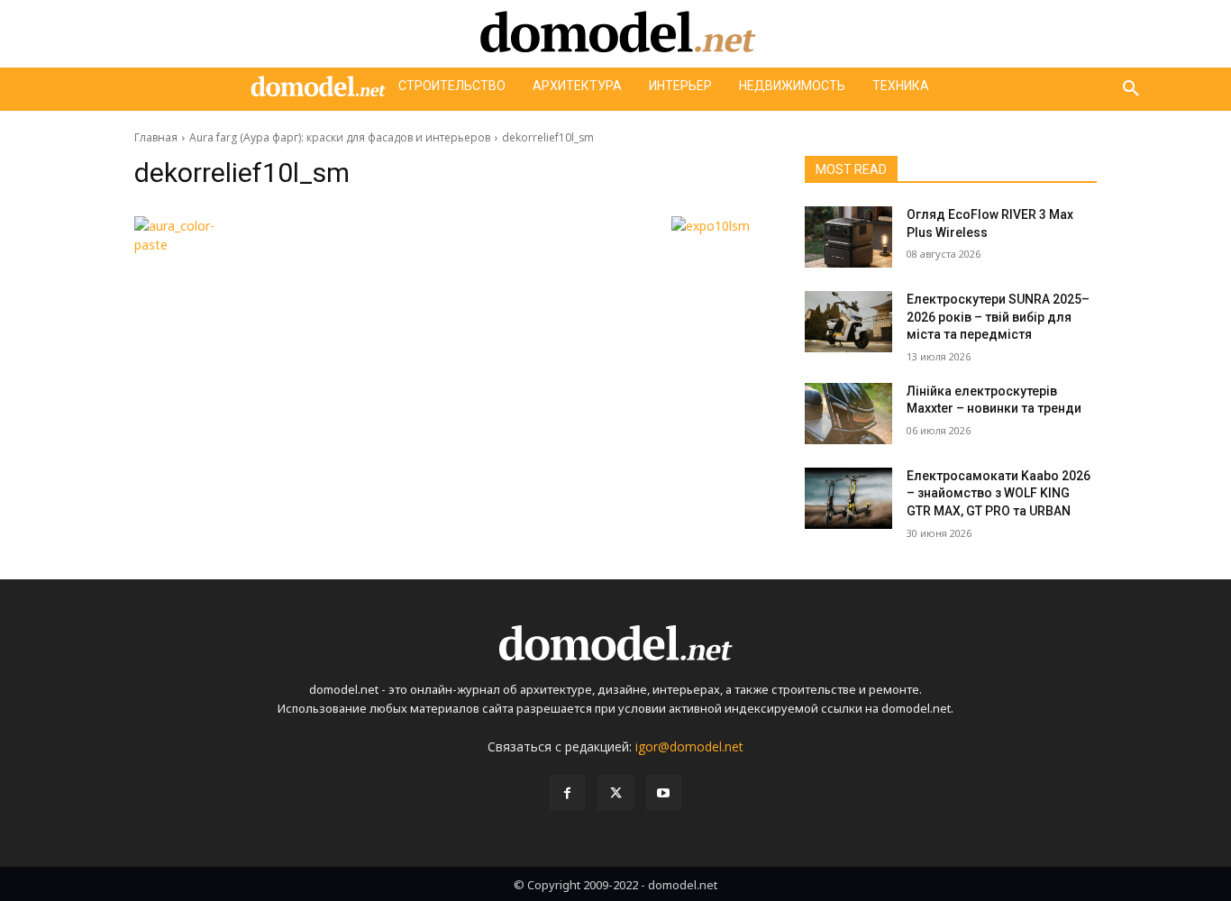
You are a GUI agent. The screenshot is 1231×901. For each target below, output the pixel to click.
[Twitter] (615, 792)
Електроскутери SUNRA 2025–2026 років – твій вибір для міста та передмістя (998, 316)
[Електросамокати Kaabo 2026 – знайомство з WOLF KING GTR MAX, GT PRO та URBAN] (848, 498)
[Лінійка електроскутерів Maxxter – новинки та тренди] (848, 413)
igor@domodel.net (689, 746)
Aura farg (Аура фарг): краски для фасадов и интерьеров (339, 137)
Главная (156, 137)
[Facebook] (567, 792)
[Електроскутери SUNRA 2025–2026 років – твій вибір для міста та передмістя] (848, 321)
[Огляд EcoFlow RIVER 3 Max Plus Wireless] (848, 237)
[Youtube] (663, 792)
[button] (1131, 89)
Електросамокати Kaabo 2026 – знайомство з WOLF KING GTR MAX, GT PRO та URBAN (998, 493)
